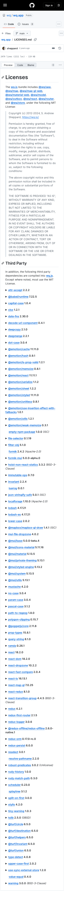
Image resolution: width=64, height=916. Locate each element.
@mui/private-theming (22, 560)
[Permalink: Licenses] (3, 77)
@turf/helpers (17, 837)
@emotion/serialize (20, 382)
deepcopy (14, 329)
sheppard (12, 48)
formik (13, 451)
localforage (15, 501)
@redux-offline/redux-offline (26, 728)
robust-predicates (19, 765)
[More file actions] (60, 65)
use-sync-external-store (23, 870)
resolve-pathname (20, 758)
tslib (11, 817)
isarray (13, 488)
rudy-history (16, 771)
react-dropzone (18, 665)
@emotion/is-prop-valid (23, 362)
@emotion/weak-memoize (24, 425)
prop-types (15, 632)
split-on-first (16, 798)
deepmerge (15, 336)
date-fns (13, 316)
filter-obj (13, 445)
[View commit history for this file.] (60, 48)
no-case (13, 593)
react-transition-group (22, 698)
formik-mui (15, 458)
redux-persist (16, 745)
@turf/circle (15, 824)
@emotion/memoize (20, 368)
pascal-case (15, 606)
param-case (15, 599)
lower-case (15, 521)
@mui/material (17, 553)
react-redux (15, 691)
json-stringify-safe (20, 494)
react (11, 652)
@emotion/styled (19, 395)
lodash (12, 508)
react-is (13, 678)
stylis (11, 804)
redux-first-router (19, 715)
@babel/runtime (18, 296)
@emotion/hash (18, 355)
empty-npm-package (22, 431)
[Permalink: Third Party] (3, 263)
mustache (14, 586)
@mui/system (17, 573)
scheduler (14, 784)
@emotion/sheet (18, 388)
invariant (13, 481)
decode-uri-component (23, 322)
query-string (16, 639)
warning (13, 883)
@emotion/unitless (20, 401)
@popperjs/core (18, 626)
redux (11, 708)
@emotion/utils (18, 418)
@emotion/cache (19, 349)
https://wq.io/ (30, 117)
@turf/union (16, 850)
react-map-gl (16, 685)
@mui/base (15, 540)
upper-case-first (18, 863)
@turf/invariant (17, 843)
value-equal (16, 876)
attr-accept (15, 290)
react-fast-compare (20, 672)
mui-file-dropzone (19, 534)
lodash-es (14, 514)
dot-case (14, 342)
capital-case (16, 303)
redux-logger (16, 721)
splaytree (14, 791)
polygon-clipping (19, 619)
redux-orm (14, 738)
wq (9, 15)
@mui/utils (15, 580)
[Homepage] (32, 5)
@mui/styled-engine (21, 567)
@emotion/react (18, 375)
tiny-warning (16, 811)
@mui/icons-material (21, 547)
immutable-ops (17, 475)
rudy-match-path (19, 778)
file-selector (15, 438)
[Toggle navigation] (5, 5)
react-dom (14, 658)
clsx (10, 309)
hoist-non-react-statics (23, 464)
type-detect (15, 857)
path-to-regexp (18, 612)
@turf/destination (19, 830)
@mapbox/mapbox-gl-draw (25, 527)
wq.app (18, 15)
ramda (12, 645)
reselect (13, 752)
